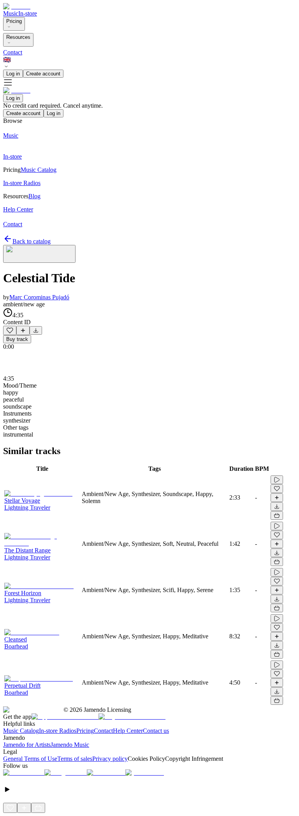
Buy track (17, 339)
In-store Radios (57, 730)
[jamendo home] (16, 6)
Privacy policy (110, 758)
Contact (12, 52)
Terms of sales (74, 758)
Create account (43, 74)
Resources (18, 37)
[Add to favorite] (9, 330)
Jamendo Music (70, 744)
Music (10, 13)
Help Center (128, 730)
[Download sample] (36, 330)
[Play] (39, 254)
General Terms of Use (30, 758)
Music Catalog (21, 730)
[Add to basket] (277, 515)
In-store (27, 13)
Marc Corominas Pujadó (39, 297)
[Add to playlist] (23, 330)
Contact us (156, 730)
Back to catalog (31, 241)
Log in (13, 74)
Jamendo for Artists (27, 744)
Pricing (14, 21)
